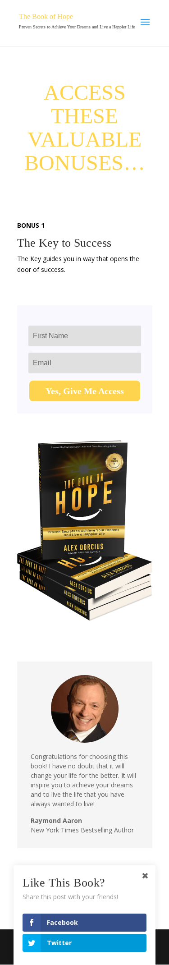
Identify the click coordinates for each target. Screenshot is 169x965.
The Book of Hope (46, 16)
